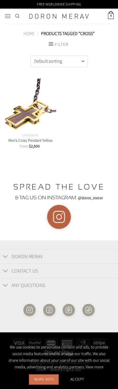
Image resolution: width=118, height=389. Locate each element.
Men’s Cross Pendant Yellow (30, 140)
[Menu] (7, 16)
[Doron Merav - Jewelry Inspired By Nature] (59, 16)
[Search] (17, 16)
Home (29, 33)
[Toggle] (5, 257)
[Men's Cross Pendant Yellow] (30, 104)
